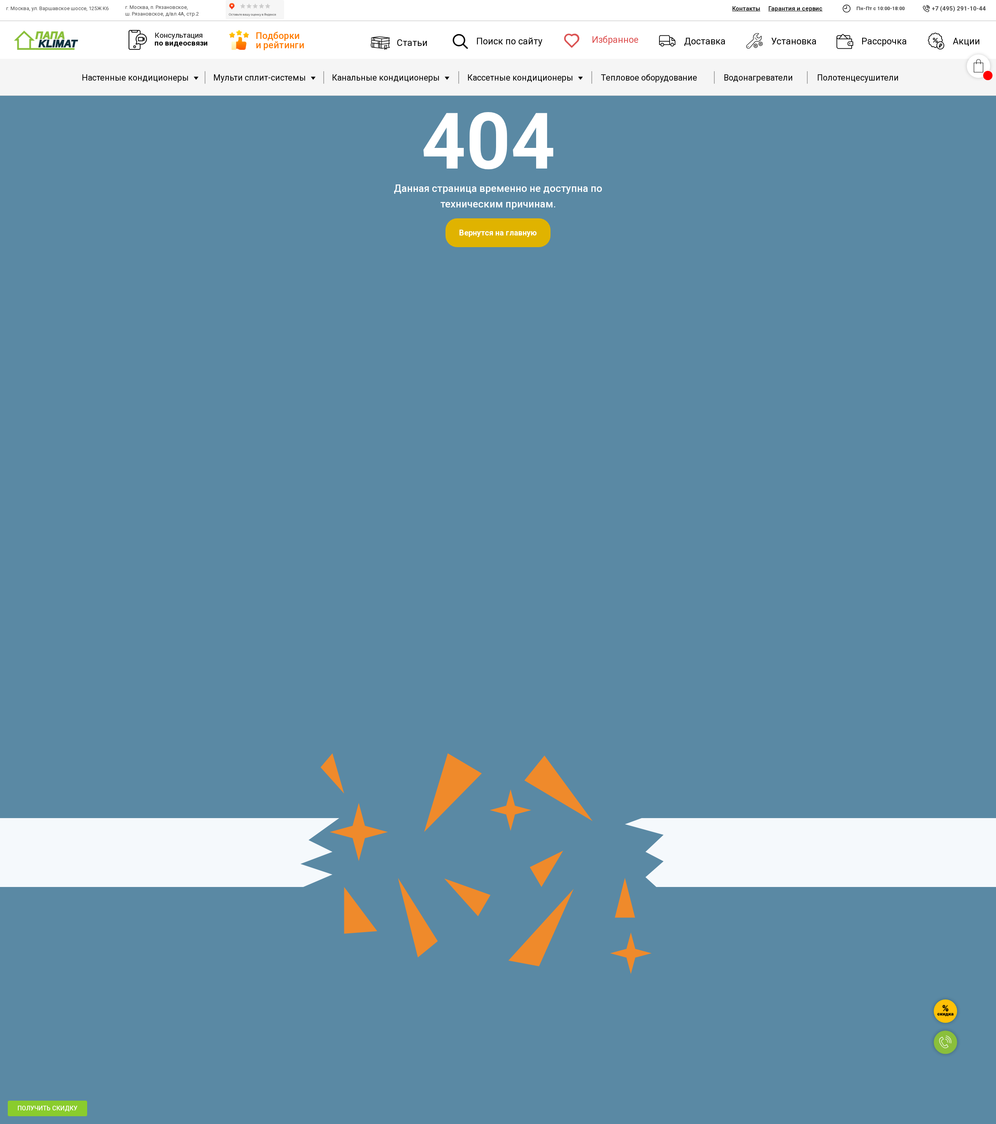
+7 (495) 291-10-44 (959, 8)
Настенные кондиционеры (135, 78)
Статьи (412, 42)
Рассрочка (884, 41)
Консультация (181, 39)
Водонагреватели (758, 78)
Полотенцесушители (858, 78)
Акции (966, 41)
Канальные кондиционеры (386, 78)
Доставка (705, 41)
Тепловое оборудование (649, 78)
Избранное (615, 39)
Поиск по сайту (509, 41)
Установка (794, 41)
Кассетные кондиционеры (520, 78)
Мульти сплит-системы (259, 78)
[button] (47, 1108)
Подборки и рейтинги (280, 40)
